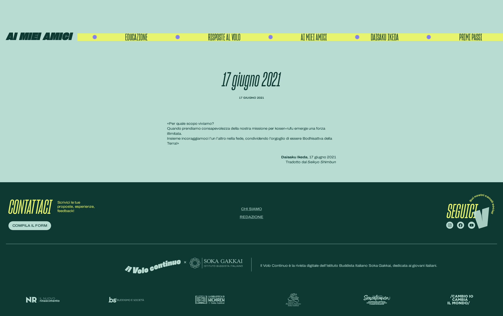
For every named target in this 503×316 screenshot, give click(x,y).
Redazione (251, 217)
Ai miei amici (39, 37)
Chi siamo (251, 209)
